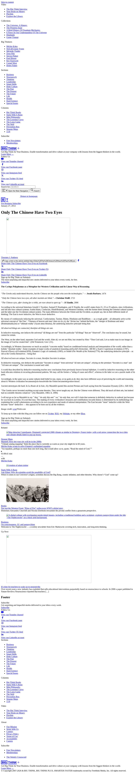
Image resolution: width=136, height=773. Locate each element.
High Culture (11, 86)
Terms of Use (12, 736)
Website (66, 413)
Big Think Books (13, 112)
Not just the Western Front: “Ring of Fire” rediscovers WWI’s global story (32, 508)
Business (10, 74)
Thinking (10, 79)
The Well (10, 124)
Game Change (12, 37)
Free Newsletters (13, 140)
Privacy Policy (12, 734)
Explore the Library (14, 16)
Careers (9, 741)
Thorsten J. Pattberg (9, 257)
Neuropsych (11, 77)
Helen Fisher (11, 65)
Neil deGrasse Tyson (15, 49)
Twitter (51, 413)
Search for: (5, 187)
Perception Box (12, 127)
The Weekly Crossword (16, 757)
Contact (9, 731)
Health (9, 98)
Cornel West (11, 63)
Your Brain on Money (15, 11)
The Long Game (13, 122)
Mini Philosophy (13, 117)
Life (8, 96)
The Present (11, 91)
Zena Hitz (10, 53)
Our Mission (11, 727)
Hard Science (12, 101)
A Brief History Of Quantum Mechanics (23, 30)
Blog (83, 413)
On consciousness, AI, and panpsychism (18, 524)
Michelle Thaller (13, 51)
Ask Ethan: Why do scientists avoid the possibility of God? (25, 472)
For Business (6, 203)
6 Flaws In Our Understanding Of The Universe (26, 32)
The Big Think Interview (16, 9)
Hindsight (10, 35)
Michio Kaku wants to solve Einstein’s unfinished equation (25, 446)
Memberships (12, 143)
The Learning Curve (15, 119)
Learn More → (7, 154)
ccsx (14, 409)
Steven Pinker (12, 56)
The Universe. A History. (16, 25)
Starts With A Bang (14, 115)
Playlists (9, 14)
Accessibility (11, 739)
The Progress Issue (14, 28)
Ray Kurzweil (12, 61)
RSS (57, 413)
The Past (10, 89)
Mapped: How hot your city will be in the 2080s (21, 441)
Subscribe (16, 203)
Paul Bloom (11, 58)
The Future (11, 94)
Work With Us (12, 729)
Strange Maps (12, 129)
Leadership (11, 82)
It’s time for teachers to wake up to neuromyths (20, 587)
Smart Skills (11, 84)
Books (4, 506)
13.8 (8, 131)
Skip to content (7, 2)
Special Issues (12, 103)
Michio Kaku (12, 46)
